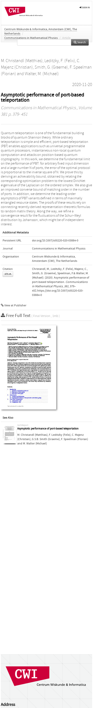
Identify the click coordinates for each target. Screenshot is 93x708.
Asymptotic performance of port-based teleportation (48, 428)
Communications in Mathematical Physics (31, 38)
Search (81, 42)
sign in (86, 7)
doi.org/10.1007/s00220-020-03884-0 (55, 240)
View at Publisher (15, 305)
